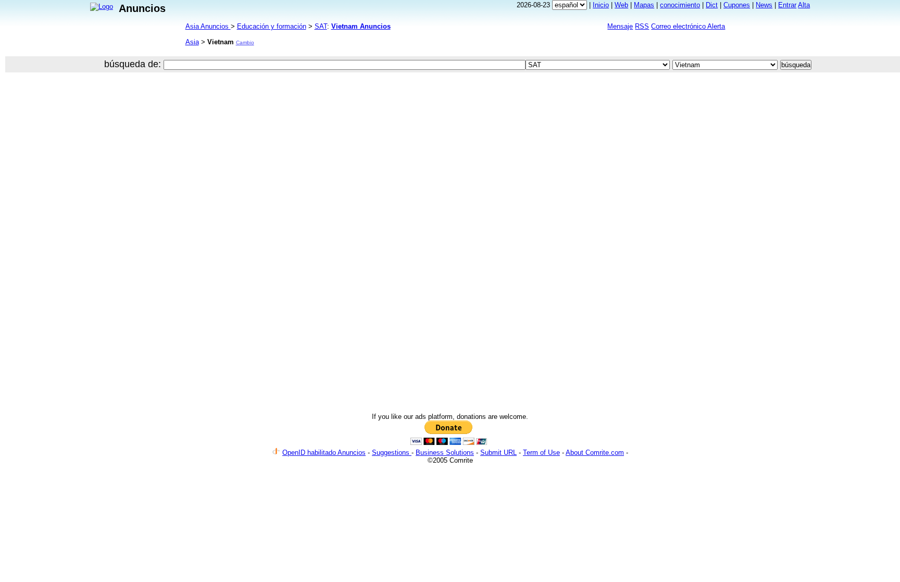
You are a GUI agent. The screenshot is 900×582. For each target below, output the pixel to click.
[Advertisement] (383, 111)
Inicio (601, 5)
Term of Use (541, 452)
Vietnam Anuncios (361, 26)
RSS (642, 26)
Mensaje (620, 26)
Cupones (736, 5)
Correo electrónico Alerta (688, 26)
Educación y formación (271, 26)
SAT (321, 26)
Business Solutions (445, 452)
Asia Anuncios (208, 26)
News (764, 5)
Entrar (787, 5)
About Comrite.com (595, 452)
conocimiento (680, 5)
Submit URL (498, 452)
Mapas (644, 5)
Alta (804, 5)
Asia (192, 42)
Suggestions (391, 452)
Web (621, 5)
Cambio (245, 42)
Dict (712, 5)
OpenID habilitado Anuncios (324, 452)
